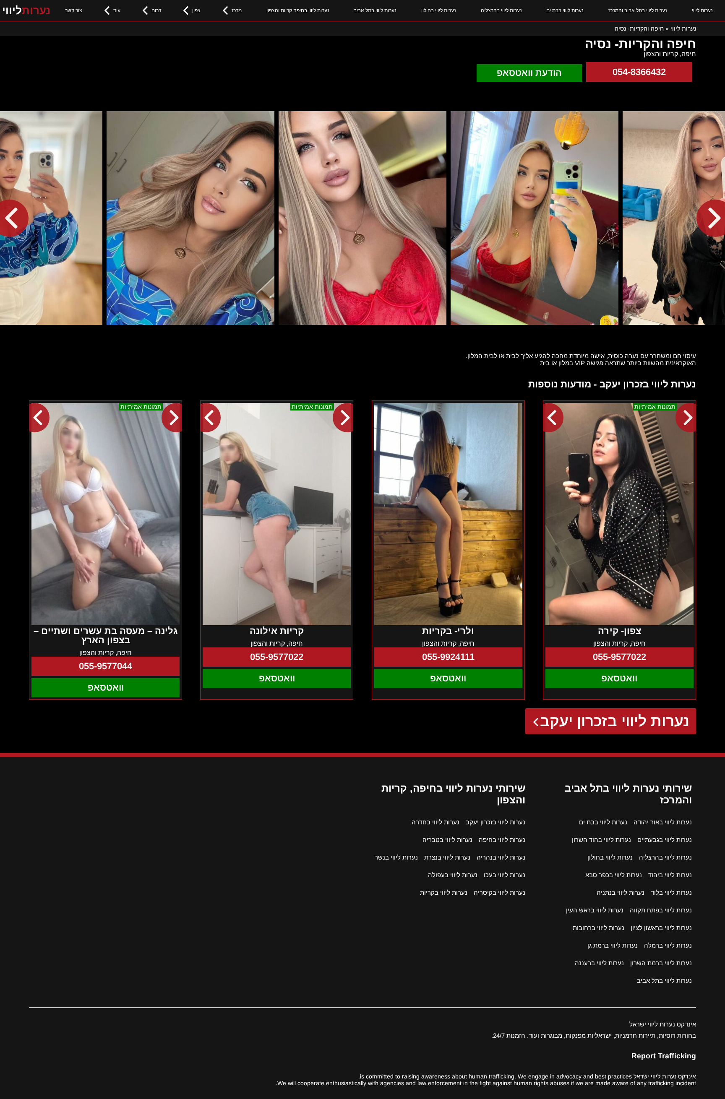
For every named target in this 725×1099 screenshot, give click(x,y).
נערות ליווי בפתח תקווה (661, 910)
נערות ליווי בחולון (438, 10)
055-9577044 (105, 666)
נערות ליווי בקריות (443, 892)
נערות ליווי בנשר (396, 857)
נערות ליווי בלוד (671, 892)
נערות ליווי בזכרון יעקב (615, 721)
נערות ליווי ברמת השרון (661, 962)
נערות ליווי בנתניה (620, 892)
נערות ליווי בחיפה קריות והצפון (297, 10)
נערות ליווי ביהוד (670, 874)
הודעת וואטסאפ (529, 73)
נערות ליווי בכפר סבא (613, 874)
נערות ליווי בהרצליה (501, 10)
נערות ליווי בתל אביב (375, 10)
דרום (156, 10)
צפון (196, 10)
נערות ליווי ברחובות (598, 927)
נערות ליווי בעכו (504, 874)
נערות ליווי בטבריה (447, 839)
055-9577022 (619, 657)
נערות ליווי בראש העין (594, 910)
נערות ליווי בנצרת (447, 857)
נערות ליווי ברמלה (668, 945)
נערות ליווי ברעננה (599, 962)
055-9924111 (448, 657)
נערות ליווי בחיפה (502, 839)
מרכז (237, 10)
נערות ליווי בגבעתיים (664, 839)
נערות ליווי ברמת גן (612, 945)
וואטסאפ (619, 678)
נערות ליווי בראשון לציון (661, 927)
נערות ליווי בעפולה (452, 874)
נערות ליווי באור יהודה (663, 822)
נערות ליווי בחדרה (435, 822)
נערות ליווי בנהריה (501, 857)
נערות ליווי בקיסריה (499, 892)
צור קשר (73, 10)
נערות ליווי (702, 10)
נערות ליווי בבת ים (565, 10)
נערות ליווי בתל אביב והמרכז (637, 10)
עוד (116, 10)
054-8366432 (639, 72)
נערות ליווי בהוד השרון (601, 839)
